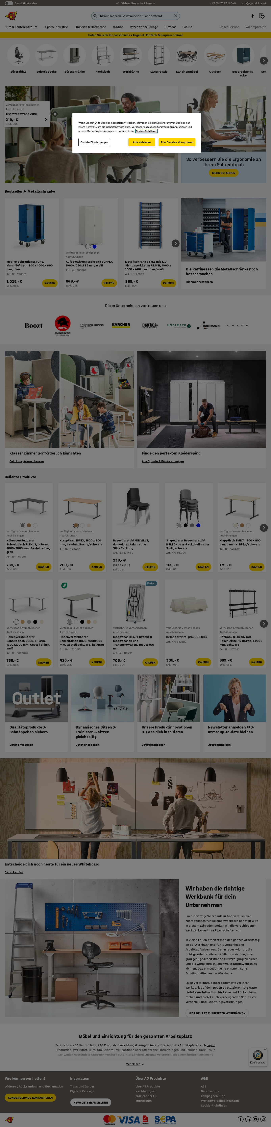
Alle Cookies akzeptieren (177, 142)
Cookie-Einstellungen (94, 142)
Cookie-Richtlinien (146, 131)
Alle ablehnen (142, 142)
